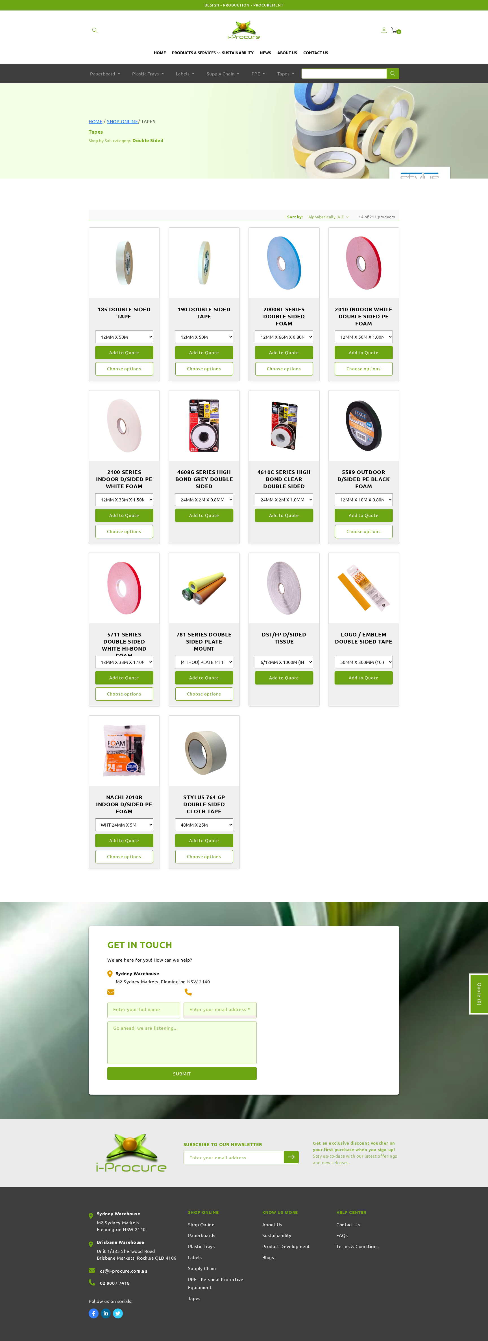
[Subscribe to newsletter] (291, 1157)
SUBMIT (182, 1073)
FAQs (342, 1235)
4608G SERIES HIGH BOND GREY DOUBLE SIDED (204, 478)
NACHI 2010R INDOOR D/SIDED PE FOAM (124, 804)
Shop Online (201, 1224)
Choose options (124, 368)
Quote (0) (480, 994)
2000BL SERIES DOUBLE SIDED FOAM (284, 316)
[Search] (393, 73)
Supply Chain (202, 1268)
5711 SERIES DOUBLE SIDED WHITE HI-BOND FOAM (124, 645)
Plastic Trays (201, 1246)
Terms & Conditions (357, 1246)
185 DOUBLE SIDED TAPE (124, 313)
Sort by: (294, 216)
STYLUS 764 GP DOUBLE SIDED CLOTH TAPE (204, 804)
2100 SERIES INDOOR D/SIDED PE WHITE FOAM (124, 478)
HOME (95, 121)
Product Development (286, 1246)
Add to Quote (124, 352)
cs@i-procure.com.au (141, 992)
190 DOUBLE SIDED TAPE (204, 313)
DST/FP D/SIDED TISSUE (284, 638)
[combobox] (350, 74)
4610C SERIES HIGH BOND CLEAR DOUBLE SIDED (283, 478)
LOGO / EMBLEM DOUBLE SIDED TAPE (364, 638)
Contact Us (348, 1224)
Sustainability (276, 1235)
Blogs (268, 1257)
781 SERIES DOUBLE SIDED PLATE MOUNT (204, 641)
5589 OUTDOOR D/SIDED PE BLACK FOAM (363, 478)
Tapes (194, 1298)
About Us (272, 1224)
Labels (195, 1257)
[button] (95, 30)
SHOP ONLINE (122, 121)
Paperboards (201, 1235)
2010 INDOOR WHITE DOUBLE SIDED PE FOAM (364, 316)
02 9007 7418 (210, 992)
